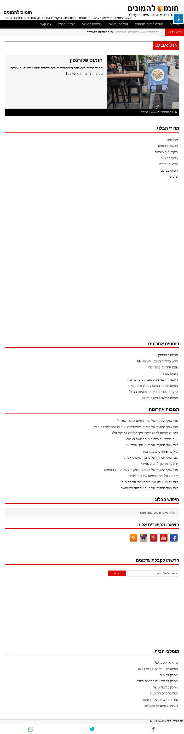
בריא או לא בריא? (166, 662)
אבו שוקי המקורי (167, 421)
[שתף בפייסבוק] (153, 729)
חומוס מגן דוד (169, 373)
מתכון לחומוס (169, 675)
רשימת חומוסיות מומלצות (161, 706)
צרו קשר (45, 24)
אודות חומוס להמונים (149, 24)
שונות (174, 176)
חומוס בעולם (169, 170)
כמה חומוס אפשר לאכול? (133, 421)
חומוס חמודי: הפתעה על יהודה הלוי (154, 386)
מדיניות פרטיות (92, 24)
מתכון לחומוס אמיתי (136, 457)
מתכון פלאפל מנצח (165, 687)
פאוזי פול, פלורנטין (138, 445)
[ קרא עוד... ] (75, 73)
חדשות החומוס (168, 146)
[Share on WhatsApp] (30, 729)
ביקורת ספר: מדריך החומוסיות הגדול (153, 392)
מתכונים (172, 140)
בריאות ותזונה (168, 164)
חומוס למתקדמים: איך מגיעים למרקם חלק (122, 427)
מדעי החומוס (169, 158)
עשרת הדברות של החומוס (160, 699)
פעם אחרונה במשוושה (125, 32)
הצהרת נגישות (118, 24)
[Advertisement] (143, 262)
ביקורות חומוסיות (166, 152)
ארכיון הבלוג (66, 24)
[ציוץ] (92, 729)
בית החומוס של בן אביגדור (145, 476)
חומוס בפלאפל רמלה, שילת (160, 398)
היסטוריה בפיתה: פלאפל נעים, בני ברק (152, 379)
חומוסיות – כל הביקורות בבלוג (158, 669)
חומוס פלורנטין (86, 60)
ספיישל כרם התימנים (164, 693)
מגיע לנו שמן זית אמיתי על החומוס (127, 470)
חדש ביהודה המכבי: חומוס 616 (157, 361)
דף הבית (175, 24)
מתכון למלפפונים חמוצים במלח (157, 681)
